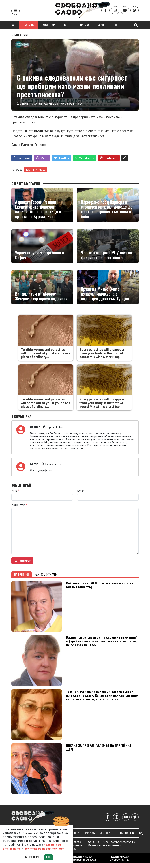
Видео (143, 833)
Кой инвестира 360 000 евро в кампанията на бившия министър (99, 585)
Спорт (76, 833)
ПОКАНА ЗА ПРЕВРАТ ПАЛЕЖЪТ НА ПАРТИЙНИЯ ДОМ (98, 747)
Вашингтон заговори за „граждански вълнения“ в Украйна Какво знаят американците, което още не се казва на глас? (102, 641)
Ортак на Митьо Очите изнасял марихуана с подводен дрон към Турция (105, 293)
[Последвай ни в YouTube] (125, 10)
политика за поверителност (44, 849)
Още (116, 25)
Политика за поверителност (84, 858)
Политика (83, 25)
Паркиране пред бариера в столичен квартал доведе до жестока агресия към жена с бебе (106, 209)
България (29, 25)
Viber (44, 158)
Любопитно (107, 833)
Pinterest (111, 158)
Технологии (127, 833)
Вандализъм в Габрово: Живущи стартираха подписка (41, 296)
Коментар (49, 25)
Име (15, 490)
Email (80, 490)
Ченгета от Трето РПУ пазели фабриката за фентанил (106, 255)
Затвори (30, 857)
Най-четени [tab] (21, 574)
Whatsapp (86, 158)
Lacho (24, 104)
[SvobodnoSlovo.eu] (32, 817)
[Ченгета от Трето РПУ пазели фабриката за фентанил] (108, 246)
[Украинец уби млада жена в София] (42, 246)
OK (48, 857)
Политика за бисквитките (119, 858)
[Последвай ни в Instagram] (115, 10)
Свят (66, 25)
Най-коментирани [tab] (46, 574)
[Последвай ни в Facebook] (105, 10)
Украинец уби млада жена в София (39, 255)
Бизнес (102, 25)
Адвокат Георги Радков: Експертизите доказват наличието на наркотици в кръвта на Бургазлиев (38, 209)
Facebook (24, 158)
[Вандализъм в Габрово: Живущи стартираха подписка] (42, 287)
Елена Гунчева (36, 170)
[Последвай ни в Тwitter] (134, 10)
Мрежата (90, 833)
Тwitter (64, 158)
